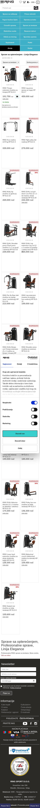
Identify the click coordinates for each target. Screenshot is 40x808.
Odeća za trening (10, 37)
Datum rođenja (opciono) (8, 678)
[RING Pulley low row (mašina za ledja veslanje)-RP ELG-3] (29, 488)
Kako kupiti (5, 705)
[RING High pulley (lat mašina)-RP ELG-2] (29, 125)
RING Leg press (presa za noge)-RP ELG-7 (28, 90)
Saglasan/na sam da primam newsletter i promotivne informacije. (18, 687)
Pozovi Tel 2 (5, 806)
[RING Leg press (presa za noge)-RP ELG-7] (29, 74)
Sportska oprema (30, 37)
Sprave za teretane (30, 25)
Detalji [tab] (19, 364)
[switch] (34, 409)
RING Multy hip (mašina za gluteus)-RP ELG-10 (10, 194)
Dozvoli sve (20, 434)
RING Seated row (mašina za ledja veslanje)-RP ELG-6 (10, 608)
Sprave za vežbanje (10, 14)
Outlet (30, 48)
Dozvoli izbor (20, 441)
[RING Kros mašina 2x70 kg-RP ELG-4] (10, 125)
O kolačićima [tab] (32, 364)
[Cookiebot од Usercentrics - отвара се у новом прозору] (28, 357)
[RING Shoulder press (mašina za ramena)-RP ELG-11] (29, 333)
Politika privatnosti (15, 688)
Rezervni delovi (30, 31)
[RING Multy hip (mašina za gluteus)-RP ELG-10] (10, 177)
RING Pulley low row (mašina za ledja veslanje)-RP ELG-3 (29, 504)
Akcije (10, 48)
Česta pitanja (26, 707)
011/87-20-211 (18, 800)
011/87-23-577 (29, 800)
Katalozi (4, 710)
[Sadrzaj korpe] (24, 2)
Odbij (20, 448)
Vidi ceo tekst (5, 655)
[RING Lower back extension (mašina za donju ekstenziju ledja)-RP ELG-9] (10, 540)
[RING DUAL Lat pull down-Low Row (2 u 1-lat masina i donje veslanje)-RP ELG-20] (29, 177)
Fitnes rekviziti (30, 14)
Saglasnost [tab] (7, 364)
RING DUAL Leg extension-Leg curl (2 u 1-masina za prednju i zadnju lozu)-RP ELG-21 (30, 247)
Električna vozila (10, 31)
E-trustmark (25, 712)
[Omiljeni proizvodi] (20, 2)
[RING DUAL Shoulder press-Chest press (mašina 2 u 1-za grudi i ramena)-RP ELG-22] (10, 229)
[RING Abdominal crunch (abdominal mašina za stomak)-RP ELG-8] (29, 540)
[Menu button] (2, 2)
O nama (4, 707)
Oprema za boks (30, 20)
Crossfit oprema (10, 25)
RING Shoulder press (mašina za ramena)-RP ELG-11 (29, 349)
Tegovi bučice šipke (10, 20)
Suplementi (10, 42)
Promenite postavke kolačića (28, 805)
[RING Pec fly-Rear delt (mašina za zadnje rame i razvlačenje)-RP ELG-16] (10, 281)
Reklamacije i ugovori (9, 712)
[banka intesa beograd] (29, 732)
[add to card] (17, 96)
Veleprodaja (25, 710)
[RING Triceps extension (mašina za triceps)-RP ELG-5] (10, 74)
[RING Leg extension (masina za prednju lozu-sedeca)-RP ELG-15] (29, 281)
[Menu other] (38, 2)
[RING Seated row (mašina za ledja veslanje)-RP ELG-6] (10, 592)
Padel (30, 42)
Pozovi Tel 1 (34, 806)
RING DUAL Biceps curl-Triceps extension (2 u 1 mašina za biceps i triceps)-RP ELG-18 (10, 351)
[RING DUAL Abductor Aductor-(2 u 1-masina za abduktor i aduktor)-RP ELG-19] (10, 488)
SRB (33, 2)
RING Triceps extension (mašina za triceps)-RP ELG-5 (10, 90)
